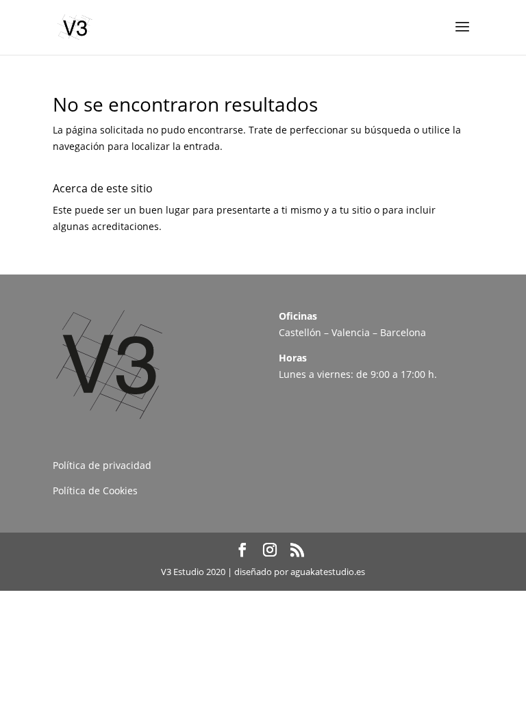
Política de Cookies (95, 490)
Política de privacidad (102, 465)
